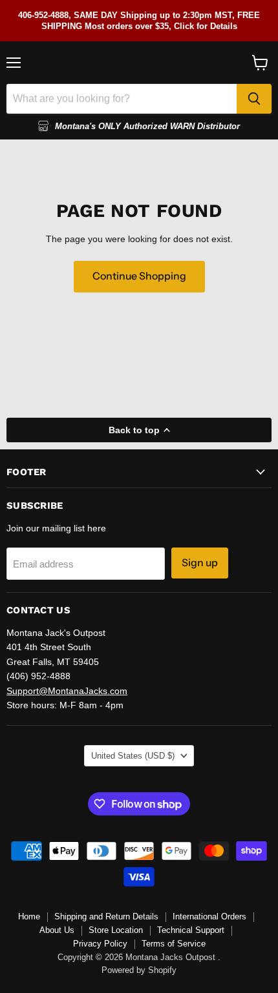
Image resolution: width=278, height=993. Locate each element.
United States (133, 756)
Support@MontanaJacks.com (66, 691)
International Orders (209, 916)
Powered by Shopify (139, 970)
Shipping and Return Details (106, 916)
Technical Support (190, 930)
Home (29, 916)
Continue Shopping (139, 276)
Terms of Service (174, 943)
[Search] (254, 99)
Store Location (116, 930)
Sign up (200, 563)
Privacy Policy (100, 943)
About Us (56, 930)
